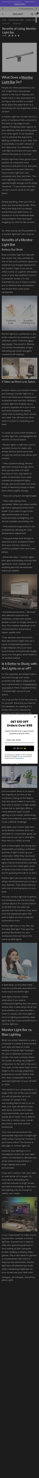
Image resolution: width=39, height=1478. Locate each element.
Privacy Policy (20, 758)
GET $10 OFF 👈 (19, 748)
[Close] (35, 716)
